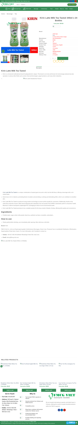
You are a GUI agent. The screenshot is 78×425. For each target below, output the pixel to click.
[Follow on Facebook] (71, 1)
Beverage (36, 8)
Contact (71, 8)
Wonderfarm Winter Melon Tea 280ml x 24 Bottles (10, 383)
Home (9, 8)
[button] (72, 4)
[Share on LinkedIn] (62, 61)
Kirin (54, 35)
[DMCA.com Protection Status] (70, 422)
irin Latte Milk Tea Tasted (10, 192)
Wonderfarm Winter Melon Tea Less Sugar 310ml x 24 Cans (48, 383)
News (66, 8)
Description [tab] (39, 67)
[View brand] (56, 29)
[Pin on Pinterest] (60, 61)
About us (62, 8)
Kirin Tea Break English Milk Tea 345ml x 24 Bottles (27, 383)
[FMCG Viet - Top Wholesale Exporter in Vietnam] (7, 4)
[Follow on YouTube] (76, 1)
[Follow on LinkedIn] (73, 1)
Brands (56, 8)
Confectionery (44, 8)
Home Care (28, 8)
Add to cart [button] (10, 390)
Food (51, 8)
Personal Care (17, 8)
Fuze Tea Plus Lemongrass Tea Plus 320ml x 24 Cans (67, 383)
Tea (16, 14)
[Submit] (34, 4)
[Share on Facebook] (54, 61)
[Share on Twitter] (57, 61)
